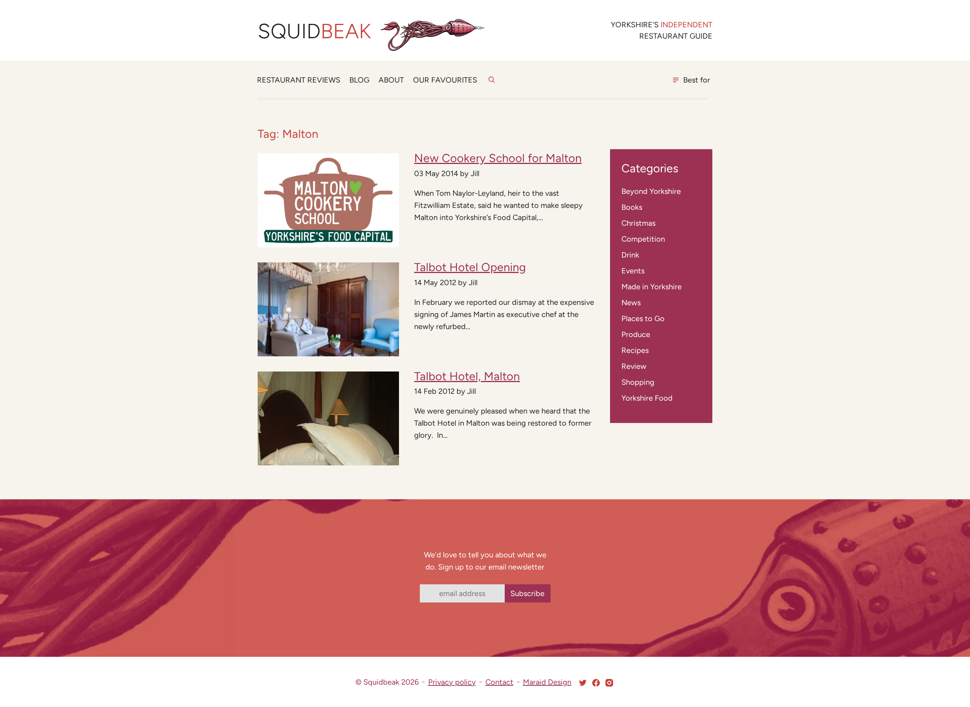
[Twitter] (583, 683)
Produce (635, 334)
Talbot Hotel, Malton (467, 376)
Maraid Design (547, 682)
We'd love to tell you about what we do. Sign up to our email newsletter (485, 560)
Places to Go (643, 318)
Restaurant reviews (298, 79)
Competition (643, 238)
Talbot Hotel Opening (470, 267)
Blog (359, 79)
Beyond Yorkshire (651, 191)
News (631, 302)
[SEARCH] (491, 84)
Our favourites (445, 79)
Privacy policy (452, 682)
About (391, 79)
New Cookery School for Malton (498, 158)
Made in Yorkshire (651, 286)
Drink (630, 254)
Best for (696, 79)
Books (631, 207)
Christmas (638, 223)
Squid (314, 31)
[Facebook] (596, 683)
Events (633, 270)
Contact (499, 682)
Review (633, 366)
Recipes (635, 350)
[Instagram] (609, 683)
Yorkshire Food (647, 398)
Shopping (637, 382)
